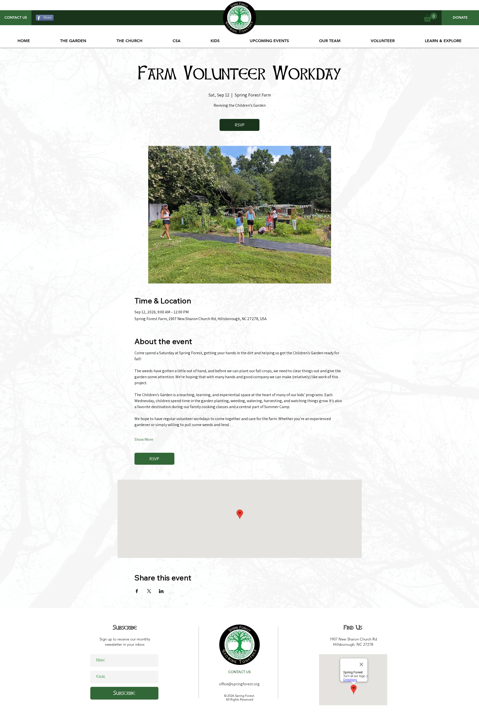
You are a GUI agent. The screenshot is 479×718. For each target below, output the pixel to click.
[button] (269, 40)
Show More (143, 439)
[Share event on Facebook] (136, 591)
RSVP (239, 125)
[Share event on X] (149, 591)
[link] (430, 17)
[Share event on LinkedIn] (161, 591)
